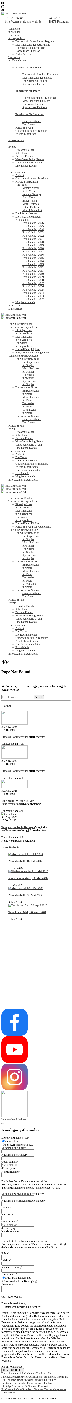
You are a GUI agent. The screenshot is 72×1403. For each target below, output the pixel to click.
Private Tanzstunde (25, 133)
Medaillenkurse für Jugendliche (32, 44)
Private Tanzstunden (26, 181)
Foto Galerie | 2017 (33, 251)
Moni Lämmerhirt (32, 210)
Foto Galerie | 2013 (33, 264)
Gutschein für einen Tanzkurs (31, 130)
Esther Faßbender (32, 206)
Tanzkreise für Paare (33, 104)
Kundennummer (10, 1171)
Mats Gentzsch (30, 203)
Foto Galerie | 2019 (33, 245)
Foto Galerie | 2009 (33, 276)
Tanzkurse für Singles (28, 67)
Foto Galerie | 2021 (33, 238)
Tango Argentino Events (28, 162)
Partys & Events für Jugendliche (33, 352)
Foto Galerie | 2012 (33, 267)
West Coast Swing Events (29, 159)
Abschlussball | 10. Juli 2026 (25, 861)
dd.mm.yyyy (8, 1168)
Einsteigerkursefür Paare (30, 392)
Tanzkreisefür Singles (28, 376)
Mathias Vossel (30, 187)
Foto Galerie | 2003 (33, 295)
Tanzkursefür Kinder (14, 30)
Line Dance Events (26, 165)
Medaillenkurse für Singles (37, 77)
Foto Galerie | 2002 (33, 299)
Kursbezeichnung (11, 1267)
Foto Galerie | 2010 (33, 273)
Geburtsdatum (9, 1161)
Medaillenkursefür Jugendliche (23, 338)
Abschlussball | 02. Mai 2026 (25, 895)
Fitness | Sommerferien (14, 736)
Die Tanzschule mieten (28, 216)
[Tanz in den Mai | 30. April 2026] (27, 905)
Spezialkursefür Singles (29, 383)
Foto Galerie (22, 219)
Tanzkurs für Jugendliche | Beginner (35, 41)
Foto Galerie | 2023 (33, 232)
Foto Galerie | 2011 (33, 270)
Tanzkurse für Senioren (29, 114)
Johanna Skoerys (31, 194)
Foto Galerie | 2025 (33, 226)
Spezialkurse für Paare (34, 107)
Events (12, 146)
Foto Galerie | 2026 (33, 222)
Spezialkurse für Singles (35, 83)
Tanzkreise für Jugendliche (30, 47)
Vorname (7, 1207)
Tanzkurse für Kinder (20, 323)
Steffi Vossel (29, 191)
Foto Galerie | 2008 (33, 280)
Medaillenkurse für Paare (36, 100)
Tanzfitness (28, 124)
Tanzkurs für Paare (22, 1382)
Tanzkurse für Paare (27, 90)
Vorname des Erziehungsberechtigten (22, 1193)
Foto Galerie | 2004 (33, 292)
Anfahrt (19, 175)
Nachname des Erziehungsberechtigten (23, 1200)
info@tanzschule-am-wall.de (23, 21)
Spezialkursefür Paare (29, 411)
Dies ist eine (9, 1274)
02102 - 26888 (14, 18)
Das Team (21, 184)
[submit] (2, 1123)
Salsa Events (22, 152)
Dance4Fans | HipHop (27, 50)
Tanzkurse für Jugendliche (22, 327)
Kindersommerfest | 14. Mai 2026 (28, 878)
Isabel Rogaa (29, 200)
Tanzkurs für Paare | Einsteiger (39, 97)
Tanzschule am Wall (12, 1373)
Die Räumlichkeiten (26, 213)
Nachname (8, 1214)
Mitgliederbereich (25, 302)
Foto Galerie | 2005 (33, 289)
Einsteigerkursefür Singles (30, 364)
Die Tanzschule (17, 172)
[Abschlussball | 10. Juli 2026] (25, 854)
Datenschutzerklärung (14, 1303)
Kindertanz (30, 1373)
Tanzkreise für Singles (34, 80)
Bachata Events (24, 156)
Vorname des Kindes (13, 1147)
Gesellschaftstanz (31, 121)
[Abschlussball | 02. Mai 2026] (25, 888)
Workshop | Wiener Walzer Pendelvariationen (17, 802)
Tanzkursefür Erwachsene (17, 59)
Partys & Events (24, 54)
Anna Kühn (28, 197)
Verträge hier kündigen (14, 1119)
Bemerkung (7, 1284)
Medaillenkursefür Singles (30, 370)
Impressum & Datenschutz (23, 479)
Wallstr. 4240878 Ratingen (58, 19)
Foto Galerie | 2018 (33, 248)
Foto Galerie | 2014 (33, 261)
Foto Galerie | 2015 (33, 257)
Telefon (6, 1260)
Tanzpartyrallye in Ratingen (18, 827)
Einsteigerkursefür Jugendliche (23, 332)
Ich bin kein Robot (12, 1366)
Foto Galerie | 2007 (33, 283)
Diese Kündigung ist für (15, 1137)
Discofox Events (24, 149)
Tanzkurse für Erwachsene (23, 355)
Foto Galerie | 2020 (33, 241)
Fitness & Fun (16, 140)
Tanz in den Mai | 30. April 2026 (27, 912)
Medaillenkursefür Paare (30, 398)
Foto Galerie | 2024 (33, 229)
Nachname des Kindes (14, 1154)
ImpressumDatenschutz (15, 307)
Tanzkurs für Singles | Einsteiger (40, 74)
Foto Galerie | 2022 (33, 235)
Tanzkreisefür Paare (28, 405)
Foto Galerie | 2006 (33, 286)
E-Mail (5, 1253)
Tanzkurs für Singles (21, 1379)
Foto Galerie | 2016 (33, 254)
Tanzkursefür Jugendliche (16, 37)
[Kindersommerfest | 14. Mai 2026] (28, 871)
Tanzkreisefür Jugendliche (23, 344)
